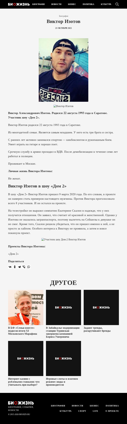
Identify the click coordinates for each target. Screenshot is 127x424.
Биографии (38, 4)
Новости (56, 4)
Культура (106, 4)
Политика (88, 4)
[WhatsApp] (29, 267)
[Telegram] (19, 267)
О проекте (112, 411)
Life (95, 411)
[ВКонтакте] (10, 267)
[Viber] (24, 267)
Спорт (82, 411)
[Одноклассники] (15, 267)
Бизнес (72, 4)
